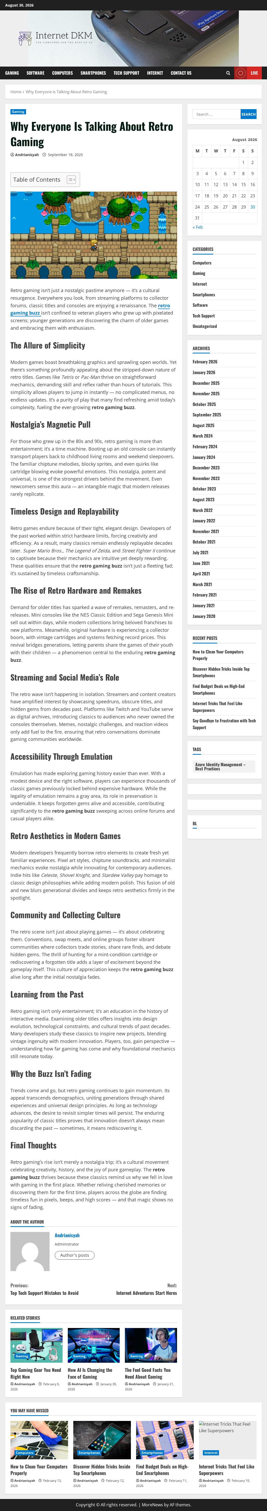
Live (254, 73)
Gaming (12, 73)
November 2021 (206, 531)
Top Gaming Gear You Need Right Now (35, 1373)
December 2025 (206, 383)
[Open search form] (228, 73)
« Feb (198, 227)
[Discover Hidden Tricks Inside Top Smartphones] (102, 1440)
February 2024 (205, 446)
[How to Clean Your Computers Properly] (39, 1440)
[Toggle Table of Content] (69, 179)
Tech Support (126, 73)
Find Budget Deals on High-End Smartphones (162, 1469)
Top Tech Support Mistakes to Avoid (44, 1289)
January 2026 (204, 372)
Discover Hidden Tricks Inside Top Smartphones (101, 1469)
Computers (62, 73)
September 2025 (207, 414)
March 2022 (203, 510)
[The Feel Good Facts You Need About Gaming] (151, 1345)
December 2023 (206, 467)
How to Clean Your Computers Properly (39, 1469)
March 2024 (203, 436)
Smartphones (93, 73)
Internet (155, 73)
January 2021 (204, 605)
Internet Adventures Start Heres (146, 1289)
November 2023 (206, 478)
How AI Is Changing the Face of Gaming (90, 1373)
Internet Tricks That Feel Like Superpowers (226, 1469)
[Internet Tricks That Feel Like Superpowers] (228, 1440)
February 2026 (205, 361)
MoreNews (152, 1505)
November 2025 (206, 393)
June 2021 (201, 563)
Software (35, 73)
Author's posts (74, 1255)
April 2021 (201, 573)
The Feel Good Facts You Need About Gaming (148, 1373)
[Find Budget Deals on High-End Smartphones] (165, 1440)
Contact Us (181, 73)
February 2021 (205, 595)
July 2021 (200, 552)
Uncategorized (205, 326)
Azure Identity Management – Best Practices (220, 766)
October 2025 (204, 404)
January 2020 (204, 616)
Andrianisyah (27, 154)
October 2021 (204, 542)
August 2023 (203, 499)
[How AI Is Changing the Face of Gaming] (94, 1345)
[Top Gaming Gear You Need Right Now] (36, 1345)
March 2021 (202, 584)
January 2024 (204, 457)
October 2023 (204, 489)
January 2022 (204, 520)
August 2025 (203, 425)
